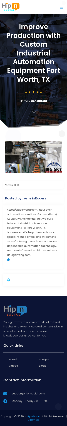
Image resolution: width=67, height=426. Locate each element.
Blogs (42, 365)
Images (44, 359)
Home (24, 101)
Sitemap (33, 420)
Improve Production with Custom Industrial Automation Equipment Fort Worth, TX (33, 53)
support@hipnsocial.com (28, 393)
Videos (13, 365)
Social (13, 359)
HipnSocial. (34, 416)
